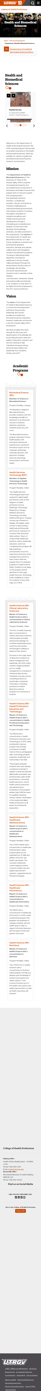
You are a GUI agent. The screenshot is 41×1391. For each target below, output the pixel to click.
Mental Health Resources (26, 1380)
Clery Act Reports (32, 1375)
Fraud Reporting (10, 1375)
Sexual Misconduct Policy (13, 1383)
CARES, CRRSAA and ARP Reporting (16, 1369)
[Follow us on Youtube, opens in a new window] (24, 1197)
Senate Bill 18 (21, 1375)
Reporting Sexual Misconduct (14, 1386)
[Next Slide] (33, 126)
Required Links (10, 1372)
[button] (32, 3)
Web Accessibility (10, 1380)
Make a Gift (20, 1211)
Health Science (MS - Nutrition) (19, 944)
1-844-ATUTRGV (10, 1390)
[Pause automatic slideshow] (13, 96)
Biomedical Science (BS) (19, 394)
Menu (6, 49)
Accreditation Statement (24, 1372)
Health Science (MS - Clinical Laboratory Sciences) (19, 608)
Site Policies (33, 1369)
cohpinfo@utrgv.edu (16, 1169)
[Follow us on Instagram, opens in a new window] (19, 1197)
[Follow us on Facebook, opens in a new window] (16, 1197)
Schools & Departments (17, 40)
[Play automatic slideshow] (9, 96)
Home (6, 40)
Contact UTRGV (30, 1386)
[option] (15, 125)
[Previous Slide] (7, 126)
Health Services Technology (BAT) (18, 473)
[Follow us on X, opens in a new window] (21, 1197)
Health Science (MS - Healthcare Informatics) (19, 888)
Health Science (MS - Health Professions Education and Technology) (19, 707)
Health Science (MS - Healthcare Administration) (19, 820)
